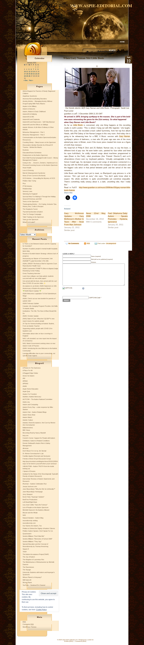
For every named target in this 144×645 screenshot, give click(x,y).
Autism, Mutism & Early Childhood (34, 111)
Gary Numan (124, 136)
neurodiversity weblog (30, 520)
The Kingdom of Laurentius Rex (33, 559)
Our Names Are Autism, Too (32, 526)
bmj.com (25, 435)
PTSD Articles (27, 186)
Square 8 (26, 549)
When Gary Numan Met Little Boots (83, 58)
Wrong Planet (27, 582)
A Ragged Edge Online (30, 373)
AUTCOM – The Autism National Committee (37, 399)
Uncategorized (111, 243)
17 (25, 74)
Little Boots (78, 125)
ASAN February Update (31, 303)
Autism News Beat (29, 415)
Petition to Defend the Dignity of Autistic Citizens (39, 528)
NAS (24, 515)
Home (122, 42)
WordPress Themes (29, 627)
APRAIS (25, 383)
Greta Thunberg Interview (31, 273)
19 (29, 74)
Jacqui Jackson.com (30, 486)
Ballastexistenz (28, 427)
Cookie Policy (41, 610)
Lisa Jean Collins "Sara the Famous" (35, 505)
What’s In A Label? (29, 222)
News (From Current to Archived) (34, 175)
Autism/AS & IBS (28, 117)
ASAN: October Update (31, 316)
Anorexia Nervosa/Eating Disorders (35, 99)
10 (25, 71)
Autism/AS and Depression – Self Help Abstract (39, 122)
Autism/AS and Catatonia (31, 119)
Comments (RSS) (80, 641)
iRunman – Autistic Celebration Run (35, 484)
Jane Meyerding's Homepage (33, 492)
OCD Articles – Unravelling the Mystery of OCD (39, 178)
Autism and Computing (30, 404)
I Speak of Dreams (29, 471)
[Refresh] (83, 289)
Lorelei (89, 639)
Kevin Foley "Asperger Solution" (33, 497)
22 (36, 74)
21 (34, 74)
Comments (28, 624)
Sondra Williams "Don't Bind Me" (33, 536)
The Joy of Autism (29, 557)
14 (34, 71)
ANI (24, 378)
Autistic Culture (28, 420)
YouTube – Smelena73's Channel (34, 585)
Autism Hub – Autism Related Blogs (35, 412)
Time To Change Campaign (32, 214)
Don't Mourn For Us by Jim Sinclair (34, 451)
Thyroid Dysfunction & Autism (33, 212)
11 (27, 71)
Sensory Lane (27, 191)
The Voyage (27, 570)
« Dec (26, 80)
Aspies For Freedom (30, 394)
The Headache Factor (30, 209)
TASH (25, 551)
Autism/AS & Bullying (30, 114)
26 (29, 76)
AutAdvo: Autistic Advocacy (32, 396)
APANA (25, 381)
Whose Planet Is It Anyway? (32, 577)
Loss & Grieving (28, 170)
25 (27, 76)
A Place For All (27, 370)
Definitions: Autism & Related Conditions (36, 441)
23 (38, 74)
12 (29, 71)
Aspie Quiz (26, 391)
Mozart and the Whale (30, 512)
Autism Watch (27, 417)
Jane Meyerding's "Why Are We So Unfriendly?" (39, 489)
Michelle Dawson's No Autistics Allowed (36, 510)
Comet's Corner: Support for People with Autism (39, 438)
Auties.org (26, 402)
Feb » (31, 80)
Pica (24, 183)
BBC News (26, 430)
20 (31, 74)
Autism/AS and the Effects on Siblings (35, 124)
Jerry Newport (27, 494)
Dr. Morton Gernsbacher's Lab (33, 453)
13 (31, 71)
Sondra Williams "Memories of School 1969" (37, 539)
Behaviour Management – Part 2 (34, 135)
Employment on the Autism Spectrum (35, 155)
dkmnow (25, 448)
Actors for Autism (28, 376)
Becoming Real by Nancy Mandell (34, 433)
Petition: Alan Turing (29, 181)
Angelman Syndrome (30, 96)
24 (25, 76)
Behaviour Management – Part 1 (34, 132)
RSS (88, 243)
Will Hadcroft (27, 580)
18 (27, 74)
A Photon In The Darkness (32, 368)
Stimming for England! (30, 194)
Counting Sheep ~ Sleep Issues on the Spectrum (39, 142)
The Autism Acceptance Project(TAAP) (36, 554)
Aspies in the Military (30, 106)
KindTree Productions (30, 499)
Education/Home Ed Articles (32, 152)
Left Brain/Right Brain (30, 502)
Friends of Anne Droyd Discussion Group (37, 459)
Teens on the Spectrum (31, 201)
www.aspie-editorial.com (101, 6)
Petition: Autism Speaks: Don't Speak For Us (38, 531)
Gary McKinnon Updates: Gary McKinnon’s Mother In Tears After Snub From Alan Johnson (74, 219)
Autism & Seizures (29, 109)
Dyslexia (26, 150)
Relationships (27, 189)
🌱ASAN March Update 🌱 (32, 291)
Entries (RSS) (68, 641)
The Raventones (28, 567)
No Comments (73, 243)
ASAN (25, 386)
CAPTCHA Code (94, 297)
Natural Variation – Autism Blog (33, 518)
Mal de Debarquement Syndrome (34, 173)
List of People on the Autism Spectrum (35, 507)
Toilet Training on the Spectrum (33, 217)
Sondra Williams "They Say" (32, 541)
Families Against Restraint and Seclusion (36, 456)
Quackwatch (27, 533)
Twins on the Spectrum (30, 219)
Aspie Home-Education (30, 389)
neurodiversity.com (29, 523)
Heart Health (27, 168)
